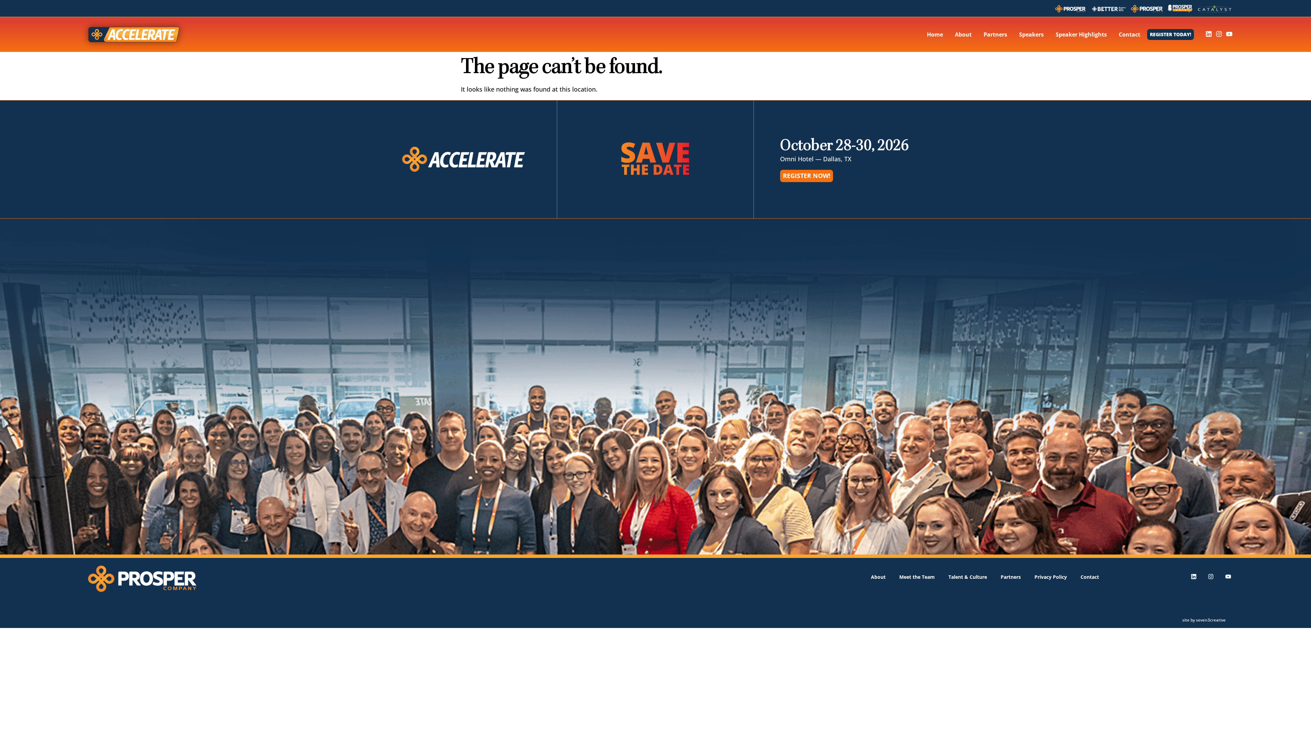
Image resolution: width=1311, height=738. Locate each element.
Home (935, 34)
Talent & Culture (967, 577)
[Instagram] (1219, 34)
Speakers (1031, 34)
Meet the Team (917, 577)
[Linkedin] (1209, 34)
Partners (995, 34)
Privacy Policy (1050, 577)
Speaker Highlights (1081, 34)
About (963, 34)
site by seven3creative (1204, 620)
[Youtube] (1229, 34)
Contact (1129, 34)
